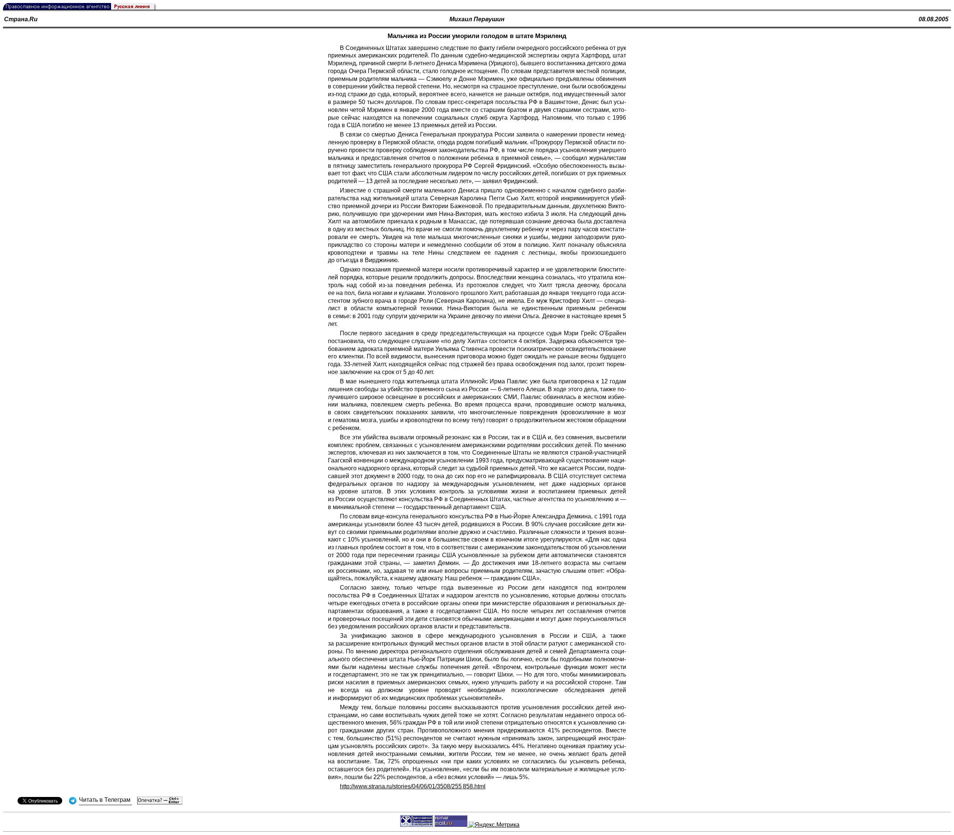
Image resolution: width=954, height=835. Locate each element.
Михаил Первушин (477, 19)
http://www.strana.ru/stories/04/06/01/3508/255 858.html (413, 786)
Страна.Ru (21, 19)
